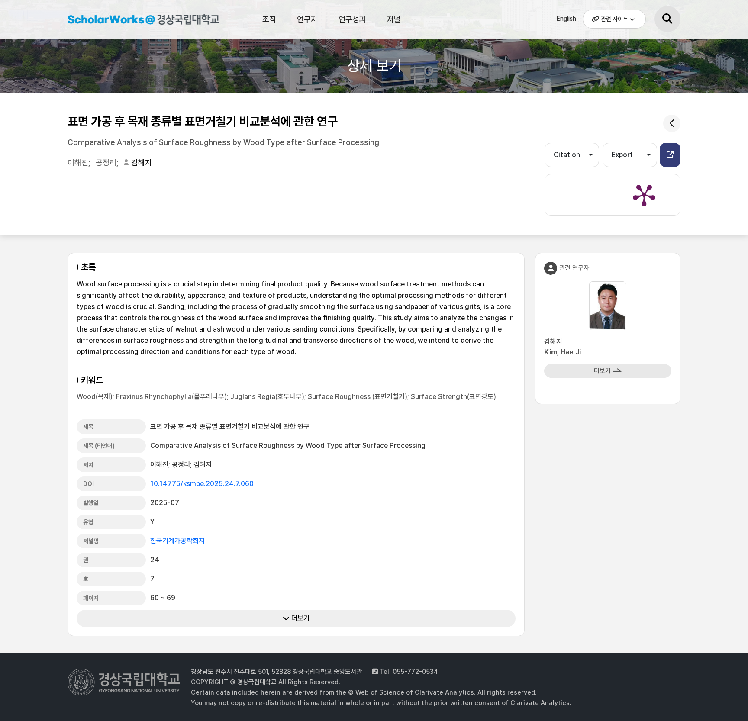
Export (622, 155)
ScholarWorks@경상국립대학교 (139, 21)
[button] (670, 155)
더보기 (300, 618)
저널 (394, 19)
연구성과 (352, 19)
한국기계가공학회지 (177, 541)
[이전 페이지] (671, 123)
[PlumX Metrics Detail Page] (644, 195)
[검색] (667, 19)
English (566, 18)
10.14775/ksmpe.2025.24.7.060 (202, 484)
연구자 (307, 19)
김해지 (141, 162)
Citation (567, 155)
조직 (269, 19)
